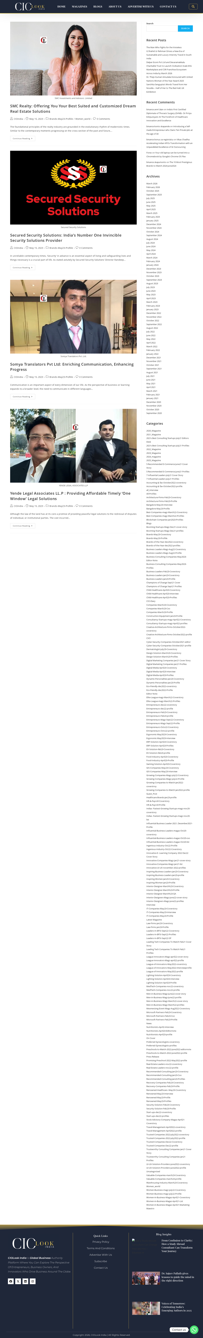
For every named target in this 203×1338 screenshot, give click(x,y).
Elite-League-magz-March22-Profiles (163, 701)
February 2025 (153, 216)
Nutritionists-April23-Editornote (161, 1030)
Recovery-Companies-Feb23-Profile (163, 1086)
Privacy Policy (100, 1241)
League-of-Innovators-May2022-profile (164, 971)
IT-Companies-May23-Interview (161, 912)
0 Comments (103, 118)
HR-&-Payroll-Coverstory (158, 801)
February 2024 (153, 261)
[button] (193, 6)
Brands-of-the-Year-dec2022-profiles (163, 545)
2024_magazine (153, 456)
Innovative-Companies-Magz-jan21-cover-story (168, 860)
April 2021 (151, 387)
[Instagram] (33, 1281)
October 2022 (152, 320)
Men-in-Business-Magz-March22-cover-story (167, 1001)
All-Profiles (151, 493)
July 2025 (150, 198)
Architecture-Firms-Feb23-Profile (161, 501)
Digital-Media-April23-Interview (160, 671)
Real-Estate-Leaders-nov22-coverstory (164, 1064)
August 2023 (152, 283)
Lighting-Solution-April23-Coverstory (163, 975)
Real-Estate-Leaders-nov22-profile (162, 1067)
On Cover (150, 1038)
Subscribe (100, 1261)
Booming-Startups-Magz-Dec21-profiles (164, 530)
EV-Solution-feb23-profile (158, 752)
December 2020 (153, 402)
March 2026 (151, 183)
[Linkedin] (25, 1281)
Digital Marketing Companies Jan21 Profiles (166, 664)
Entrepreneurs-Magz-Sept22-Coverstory (165, 719)
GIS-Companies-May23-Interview (161, 771)
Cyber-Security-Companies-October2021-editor (168, 641)
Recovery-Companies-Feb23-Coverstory (165, 1082)
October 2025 (152, 190)
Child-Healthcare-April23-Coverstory (163, 590)
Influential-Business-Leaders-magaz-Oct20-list (167, 841)
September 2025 (154, 194)
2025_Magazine (153, 460)
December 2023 (153, 268)
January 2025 (152, 220)
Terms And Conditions (101, 1248)
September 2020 (154, 413)
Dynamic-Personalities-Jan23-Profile (163, 682)
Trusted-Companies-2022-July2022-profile (165, 1138)
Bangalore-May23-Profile (158, 508)
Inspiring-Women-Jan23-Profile (160, 882)
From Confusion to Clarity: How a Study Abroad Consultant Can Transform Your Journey (177, 1246)
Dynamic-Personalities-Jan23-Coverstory (165, 678)
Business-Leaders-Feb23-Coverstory (163, 571)
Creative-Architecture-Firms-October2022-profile (169, 634)
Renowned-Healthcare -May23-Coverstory (166, 1090)
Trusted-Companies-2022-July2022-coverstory (167, 1134)
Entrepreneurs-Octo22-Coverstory (162, 727)
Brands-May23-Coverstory (158, 534)
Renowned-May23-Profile (158, 1097)
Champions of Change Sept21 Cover (163, 582)
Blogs (97, 6)
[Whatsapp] (194, 1329)
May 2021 (150, 383)
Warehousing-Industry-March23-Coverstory (167, 1182)
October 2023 (152, 276)
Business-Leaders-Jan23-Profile (160, 578)
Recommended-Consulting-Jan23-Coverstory (167, 1071)
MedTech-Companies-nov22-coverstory (165, 986)
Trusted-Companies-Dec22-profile (162, 1145)
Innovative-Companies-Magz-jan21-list (164, 864)
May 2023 (150, 294)
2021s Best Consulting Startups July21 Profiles (167, 445)
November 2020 (153, 405)
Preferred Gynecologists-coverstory (163, 1041)
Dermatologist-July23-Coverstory (161, 649)
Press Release (152, 1056)
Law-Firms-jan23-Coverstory (159, 923)
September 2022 (154, 324)
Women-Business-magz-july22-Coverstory (166, 1190)
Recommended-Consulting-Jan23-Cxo (164, 1075)
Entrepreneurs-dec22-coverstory (161, 704)
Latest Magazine (154, 919)
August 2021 (152, 372)
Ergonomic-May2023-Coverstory (161, 734)
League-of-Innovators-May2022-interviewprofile (169, 967)
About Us (114, 6)
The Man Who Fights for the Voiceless (164, 47)
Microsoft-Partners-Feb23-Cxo (160, 1016)
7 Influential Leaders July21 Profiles (162, 478)
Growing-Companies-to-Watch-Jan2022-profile (168, 790)
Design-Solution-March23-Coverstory (163, 653)
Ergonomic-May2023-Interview (160, 738)
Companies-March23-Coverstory (161, 604)
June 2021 (150, 379)
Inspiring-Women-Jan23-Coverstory (163, 879)
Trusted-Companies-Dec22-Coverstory (164, 1141)
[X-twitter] (18, 1281)
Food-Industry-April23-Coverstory (162, 756)
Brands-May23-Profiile (61, 118)
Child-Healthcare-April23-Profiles (161, 597)
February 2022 (153, 350)
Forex (149, 152)
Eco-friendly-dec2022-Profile (159, 690)
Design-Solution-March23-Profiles (162, 656)
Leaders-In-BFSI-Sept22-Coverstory (162, 930)
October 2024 (152, 231)
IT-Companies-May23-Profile (159, 915)
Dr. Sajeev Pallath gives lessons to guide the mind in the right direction (178, 1277)
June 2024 (150, 246)
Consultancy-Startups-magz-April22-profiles (166, 623)
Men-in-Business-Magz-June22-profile (163, 997)
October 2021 (152, 365)
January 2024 (152, 264)
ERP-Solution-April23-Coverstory (161, 741)
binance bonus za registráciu (159, 139)
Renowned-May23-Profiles (158, 1101)
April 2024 (151, 253)
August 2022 (152, 328)
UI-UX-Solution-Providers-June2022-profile (166, 1167)
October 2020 (152, 409)
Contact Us (168, 6)
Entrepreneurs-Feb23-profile (159, 715)
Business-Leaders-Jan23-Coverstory (163, 575)
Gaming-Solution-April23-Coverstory (163, 764)
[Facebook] (11, 1281)
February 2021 (153, 394)
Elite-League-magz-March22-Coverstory (164, 697)
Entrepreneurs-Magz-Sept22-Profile (163, 723)
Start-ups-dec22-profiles (157, 1116)
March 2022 (151, 346)
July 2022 (150, 331)
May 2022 (150, 339)
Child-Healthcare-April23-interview (162, 593)
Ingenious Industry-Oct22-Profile (161, 845)
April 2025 (151, 209)
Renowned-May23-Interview (159, 1093)
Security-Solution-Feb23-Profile (161, 1108)
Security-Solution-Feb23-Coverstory (163, 1104)
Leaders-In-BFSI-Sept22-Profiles (161, 934)
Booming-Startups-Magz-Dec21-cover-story (166, 527)
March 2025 (151, 213)
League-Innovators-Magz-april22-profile (165, 960)
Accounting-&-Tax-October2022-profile (164, 486)
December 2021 (153, 357)
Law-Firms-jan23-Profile (157, 927)
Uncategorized (153, 1171)
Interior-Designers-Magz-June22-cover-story (166, 897)
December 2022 (153, 313)
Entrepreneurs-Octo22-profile (160, 730)
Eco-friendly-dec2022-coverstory (161, 686)
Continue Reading (24, 138)
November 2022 (153, 316)
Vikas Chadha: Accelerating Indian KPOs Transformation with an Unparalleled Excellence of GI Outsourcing (169, 143)
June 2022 (150, 335)
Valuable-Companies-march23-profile (163, 1178)
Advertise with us (141, 6)
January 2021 (152, 398)
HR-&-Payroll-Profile (155, 804)
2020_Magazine (153, 430)
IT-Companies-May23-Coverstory (161, 908)
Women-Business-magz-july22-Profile (163, 1193)
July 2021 (150, 376)
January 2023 (152, 309)
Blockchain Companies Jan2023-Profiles (164, 519)
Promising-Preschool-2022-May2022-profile (166, 1060)
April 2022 (151, 342)
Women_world (82, 118)
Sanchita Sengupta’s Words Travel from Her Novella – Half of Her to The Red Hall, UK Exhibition (166, 88)
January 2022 (152, 353)
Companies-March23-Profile (159, 612)
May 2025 (150, 205)
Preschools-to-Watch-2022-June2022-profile (166, 1053)
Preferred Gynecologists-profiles (161, 1045)
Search (150, 23)
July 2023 (150, 287)
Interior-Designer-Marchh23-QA (161, 893)
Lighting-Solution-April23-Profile (161, 982)
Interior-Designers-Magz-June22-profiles (165, 901)
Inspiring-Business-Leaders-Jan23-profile (165, 875)
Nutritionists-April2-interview (160, 1027)
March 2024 (151, 257)
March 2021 (151, 391)
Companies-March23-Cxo (158, 608)
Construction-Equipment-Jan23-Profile (164, 616)
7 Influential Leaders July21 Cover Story (164, 475)
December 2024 (153, 224)
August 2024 (152, 239)
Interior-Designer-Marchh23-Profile (162, 890)
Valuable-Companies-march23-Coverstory (166, 1175)
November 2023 (153, 272)
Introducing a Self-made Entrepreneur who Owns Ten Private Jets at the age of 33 (169, 130)
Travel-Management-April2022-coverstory (166, 1127)
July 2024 (150, 242)
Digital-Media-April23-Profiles (160, 675)
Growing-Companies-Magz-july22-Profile (165, 778)
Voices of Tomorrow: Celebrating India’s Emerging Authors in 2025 (177, 1307)
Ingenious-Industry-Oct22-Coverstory (164, 849)
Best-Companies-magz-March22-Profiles (165, 515)
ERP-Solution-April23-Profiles (160, 745)
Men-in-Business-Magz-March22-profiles (165, 1004)
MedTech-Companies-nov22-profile (163, 990)
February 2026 (153, 187)
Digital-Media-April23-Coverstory (161, 667)
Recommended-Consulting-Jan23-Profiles (165, 1079)
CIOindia (18, 118)
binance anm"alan (154, 109)
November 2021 (153, 361)
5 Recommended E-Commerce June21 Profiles (167, 471)
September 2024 (154, 235)
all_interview (152, 490)
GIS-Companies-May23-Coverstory (162, 767)
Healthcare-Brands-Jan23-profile (161, 797)
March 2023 (151, 302)
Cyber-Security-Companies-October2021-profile (168, 645)
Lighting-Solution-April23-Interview (162, 978)
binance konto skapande (158, 126)
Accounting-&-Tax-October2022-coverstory (166, 482)
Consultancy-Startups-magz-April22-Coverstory (168, 619)
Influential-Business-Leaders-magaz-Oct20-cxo (168, 838)
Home (61, 6)
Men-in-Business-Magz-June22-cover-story (166, 993)
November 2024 (153, 227)
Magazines (79, 6)
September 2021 (154, 368)
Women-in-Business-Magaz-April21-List (164, 1201)
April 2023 (151, 298)
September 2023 (154, 279)
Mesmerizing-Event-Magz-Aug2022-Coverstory (168, 1008)
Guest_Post (151, 793)
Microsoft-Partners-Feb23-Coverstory (164, 1012)
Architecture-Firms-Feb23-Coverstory (163, 497)
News (149, 1023)
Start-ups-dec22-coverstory (159, 1112)
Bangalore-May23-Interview (159, 504)
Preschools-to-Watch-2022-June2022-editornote (168, 1049)
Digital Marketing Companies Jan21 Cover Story (168, 660)
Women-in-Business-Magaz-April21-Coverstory (168, 1197)
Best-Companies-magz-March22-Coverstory (166, 512)
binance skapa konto (156, 162)
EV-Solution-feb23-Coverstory (160, 749)
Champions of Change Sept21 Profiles (164, 586)
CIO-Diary (150, 601)
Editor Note (151, 693)
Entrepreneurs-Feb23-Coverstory (161, 712)
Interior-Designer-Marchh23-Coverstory (165, 886)
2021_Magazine (153, 434)
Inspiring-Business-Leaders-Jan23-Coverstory (167, 871)
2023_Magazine (153, 453)
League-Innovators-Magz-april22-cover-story (167, 956)
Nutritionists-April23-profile (159, 1034)
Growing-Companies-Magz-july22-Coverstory (167, 775)
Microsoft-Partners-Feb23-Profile (161, 1019)
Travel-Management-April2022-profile (164, 1130)
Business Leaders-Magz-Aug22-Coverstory (166, 549)
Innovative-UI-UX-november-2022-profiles (166, 867)
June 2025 (150, 202)
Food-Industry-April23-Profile (160, 760)
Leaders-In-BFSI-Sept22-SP (158, 938)
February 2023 (153, 305)
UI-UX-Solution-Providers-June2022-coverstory (168, 1164)
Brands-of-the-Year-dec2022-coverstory (164, 541)
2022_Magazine (153, 449)
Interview (150, 904)
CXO (148, 638)
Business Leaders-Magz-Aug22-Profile (164, 553)
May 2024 (150, 250)
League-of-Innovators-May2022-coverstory (166, 964)
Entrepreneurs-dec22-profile (159, 708)
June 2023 (150, 290)
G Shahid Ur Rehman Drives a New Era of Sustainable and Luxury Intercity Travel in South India (169, 55)
